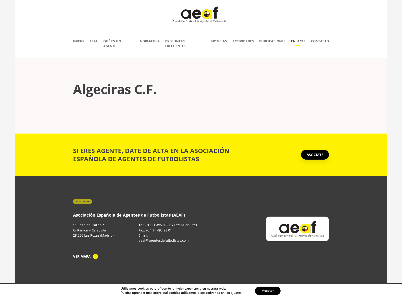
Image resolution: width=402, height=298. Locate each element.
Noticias (219, 41)
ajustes (236, 293)
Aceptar (268, 290)
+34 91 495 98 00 (158, 225)
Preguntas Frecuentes (175, 43)
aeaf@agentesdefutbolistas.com (164, 240)
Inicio (78, 41)
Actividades (243, 41)
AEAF (93, 41)
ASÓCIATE (315, 154)
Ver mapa (81, 256)
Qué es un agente (112, 43)
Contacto (320, 41)
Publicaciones (272, 41)
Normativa (150, 41)
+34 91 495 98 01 (159, 230)
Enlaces (298, 41)
